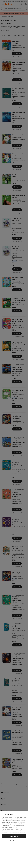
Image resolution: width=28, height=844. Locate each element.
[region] (14, 827)
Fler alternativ (14, 841)
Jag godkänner (14, 836)
